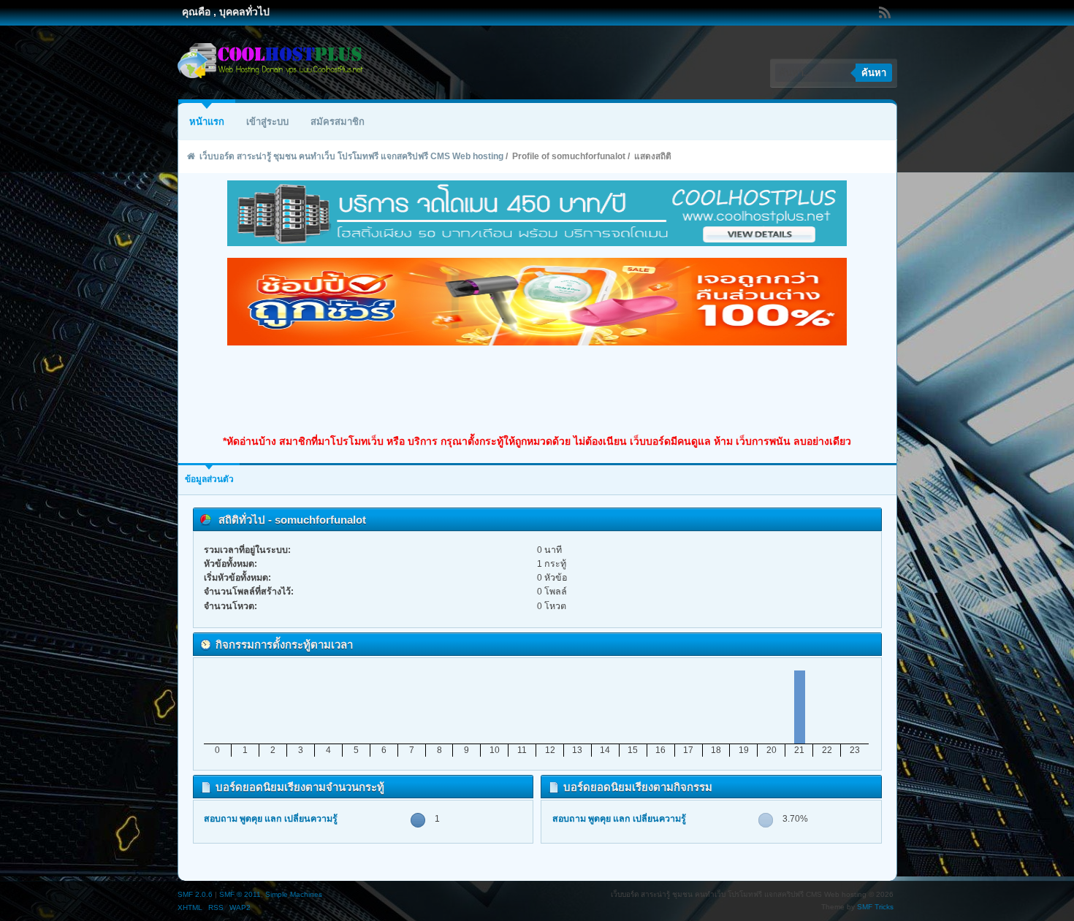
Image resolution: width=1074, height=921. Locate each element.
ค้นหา (873, 72)
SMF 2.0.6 (195, 894)
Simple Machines (293, 894)
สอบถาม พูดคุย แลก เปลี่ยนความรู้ (271, 819)
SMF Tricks (875, 907)
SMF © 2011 (240, 894)
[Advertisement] (537, 390)
